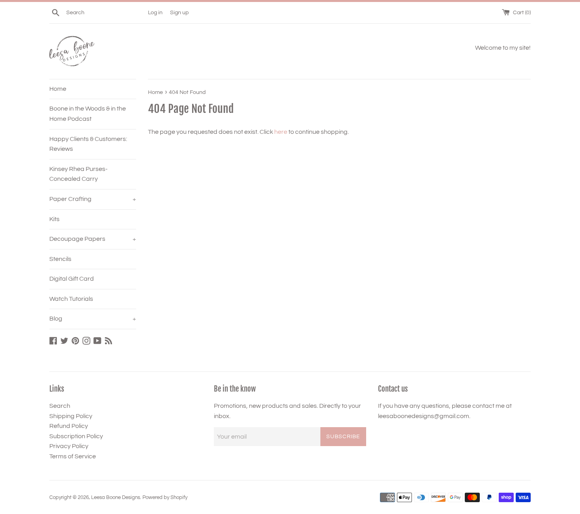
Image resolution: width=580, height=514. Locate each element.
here (280, 132)
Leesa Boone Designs (115, 497)
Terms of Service (72, 456)
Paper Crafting (92, 199)
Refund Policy (68, 426)
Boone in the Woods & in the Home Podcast (87, 113)
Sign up (179, 12)
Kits (54, 219)
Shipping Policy (70, 416)
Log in (155, 12)
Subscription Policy (76, 436)
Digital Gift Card (71, 279)
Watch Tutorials (71, 299)
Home (57, 89)
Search (59, 406)
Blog (92, 318)
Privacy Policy (68, 446)
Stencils (60, 259)
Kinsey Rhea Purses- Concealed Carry (78, 174)
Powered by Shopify (164, 497)
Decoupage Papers (92, 239)
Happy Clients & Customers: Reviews (88, 144)
